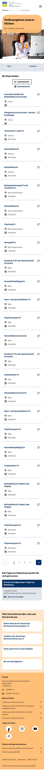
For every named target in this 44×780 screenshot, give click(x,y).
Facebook (9, 727)
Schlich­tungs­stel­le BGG (11, 752)
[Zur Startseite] (11, 4)
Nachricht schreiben (15, 597)
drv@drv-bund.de (12, 693)
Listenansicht (23, 82)
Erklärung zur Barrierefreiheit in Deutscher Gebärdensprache (18, 707)
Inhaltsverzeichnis (9, 759)
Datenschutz (32, 759)
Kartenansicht (23, 86)
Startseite (5, 10)
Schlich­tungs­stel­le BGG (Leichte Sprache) (17, 748)
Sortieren (33, 66)
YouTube (35, 727)
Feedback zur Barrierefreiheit (13, 718)
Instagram (22, 727)
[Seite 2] (38, 562)
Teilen (8, 736)
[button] (11, 66)
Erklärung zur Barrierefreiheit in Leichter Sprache (17, 713)
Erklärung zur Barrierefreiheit (13, 702)
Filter (5, 66)
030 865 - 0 (10, 689)
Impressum (22, 759)
